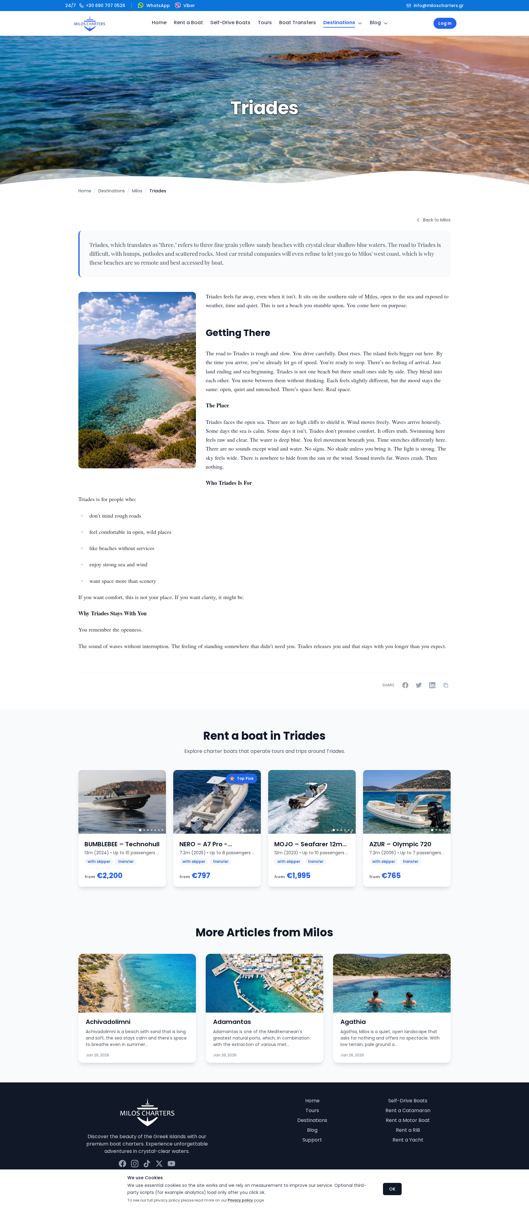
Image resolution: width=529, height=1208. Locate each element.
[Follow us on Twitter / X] (159, 1163)
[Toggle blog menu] (385, 23)
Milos (137, 191)
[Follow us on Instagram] (134, 1163)
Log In (445, 23)
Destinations (339, 22)
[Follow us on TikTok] (147, 1163)
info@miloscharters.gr (439, 5)
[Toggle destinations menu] (360, 23)
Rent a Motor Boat (408, 1120)
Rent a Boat (188, 22)
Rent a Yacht (407, 1139)
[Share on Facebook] (405, 685)
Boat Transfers (297, 22)
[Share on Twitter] (419, 685)
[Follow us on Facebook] (122, 1163)
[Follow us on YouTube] (171, 1163)
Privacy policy (240, 1200)
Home (159, 22)
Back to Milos (437, 220)
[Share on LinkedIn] (432, 685)
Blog (375, 22)
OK (392, 1189)
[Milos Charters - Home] (90, 23)
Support (312, 1139)
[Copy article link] (446, 685)
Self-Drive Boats (230, 22)
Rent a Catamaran (407, 1110)
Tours (265, 22)
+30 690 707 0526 (95, 5)
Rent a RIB (408, 1130)
